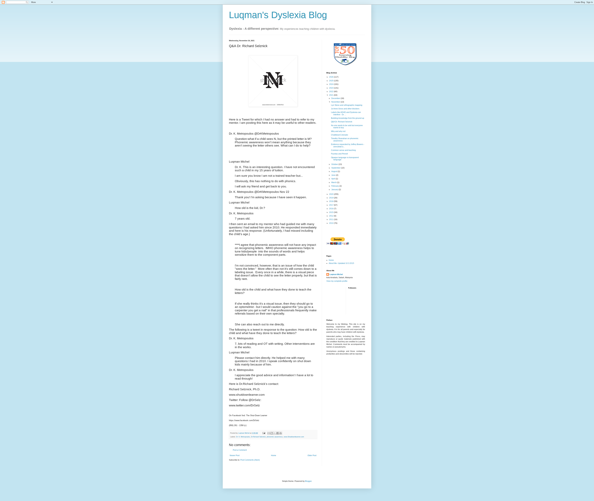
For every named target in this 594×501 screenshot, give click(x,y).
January (335, 189)
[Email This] (268, 433)
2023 (331, 88)
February (335, 186)
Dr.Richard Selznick (258, 437)
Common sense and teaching (343, 150)
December (336, 98)
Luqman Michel (336, 274)
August (334, 171)
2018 (331, 201)
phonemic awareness (275, 437)
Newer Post (234, 455)
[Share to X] (274, 433)
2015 (331, 212)
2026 (331, 77)
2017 (331, 205)
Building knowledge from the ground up (347, 118)
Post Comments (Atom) (250, 460)
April (333, 179)
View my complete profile (336, 281)
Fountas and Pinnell (339, 154)
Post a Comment (240, 450)
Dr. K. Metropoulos (243, 437)
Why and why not (338, 131)
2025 (331, 81)
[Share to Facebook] (277, 433)
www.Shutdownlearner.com (294, 437)
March (334, 182)
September (336, 168)
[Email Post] (264, 433)
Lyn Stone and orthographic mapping (346, 105)
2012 (331, 216)
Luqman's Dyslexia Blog (278, 15)
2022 (331, 91)
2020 (331, 194)
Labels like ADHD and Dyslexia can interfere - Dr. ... (346, 113)
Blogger (308, 481)
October (334, 164)
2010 (331, 223)
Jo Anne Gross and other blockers (345, 109)
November (336, 102)
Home (273, 455)
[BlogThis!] (271, 433)
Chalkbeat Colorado (339, 135)
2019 (331, 198)
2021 (331, 95)
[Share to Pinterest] (280, 433)
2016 (331, 209)
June (333, 175)
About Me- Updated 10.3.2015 (341, 263)
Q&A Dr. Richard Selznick (341, 122)
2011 (331, 219)
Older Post (312, 455)
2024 (331, 84)
